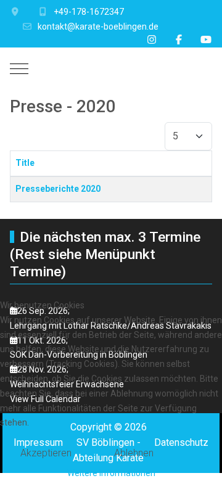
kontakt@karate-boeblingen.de (98, 26)
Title (25, 163)
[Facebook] (179, 40)
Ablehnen (134, 453)
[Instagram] (152, 40)
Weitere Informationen (111, 473)
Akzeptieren (46, 453)
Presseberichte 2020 (58, 189)
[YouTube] (206, 40)
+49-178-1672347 (89, 12)
